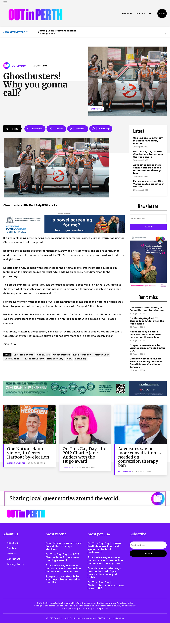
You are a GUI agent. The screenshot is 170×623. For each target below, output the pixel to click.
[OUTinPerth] (7, 65)
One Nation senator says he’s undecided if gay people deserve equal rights (104, 572)
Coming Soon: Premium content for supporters (57, 32)
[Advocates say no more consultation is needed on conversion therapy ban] (140, 424)
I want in (148, 226)
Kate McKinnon (82, 354)
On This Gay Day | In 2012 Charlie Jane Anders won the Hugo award (148, 154)
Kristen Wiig (102, 354)
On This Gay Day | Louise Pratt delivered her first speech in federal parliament (104, 547)
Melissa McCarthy (33, 358)
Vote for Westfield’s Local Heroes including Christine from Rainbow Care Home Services (146, 363)
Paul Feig (80, 358)
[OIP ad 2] (85, 498)
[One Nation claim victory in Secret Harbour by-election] (29, 424)
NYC (69, 358)
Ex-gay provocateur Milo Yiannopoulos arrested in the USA (148, 183)
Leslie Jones (12, 358)
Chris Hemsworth (23, 354)
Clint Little (43, 354)
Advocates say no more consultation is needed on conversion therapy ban (147, 169)
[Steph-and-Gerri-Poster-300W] (148, 262)
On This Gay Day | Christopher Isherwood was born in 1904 (105, 585)
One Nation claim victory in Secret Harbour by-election (148, 140)
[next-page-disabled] (165, 34)
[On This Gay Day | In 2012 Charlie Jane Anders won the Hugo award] (85, 424)
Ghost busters (61, 354)
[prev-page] (34, 34)
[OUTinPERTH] (35, 14)
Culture (96, 108)
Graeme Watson (16, 463)
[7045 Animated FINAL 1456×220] (64, 224)
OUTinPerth (18, 65)
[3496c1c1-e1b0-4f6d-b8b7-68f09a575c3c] (85, 388)
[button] (127, 13)
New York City (55, 358)
